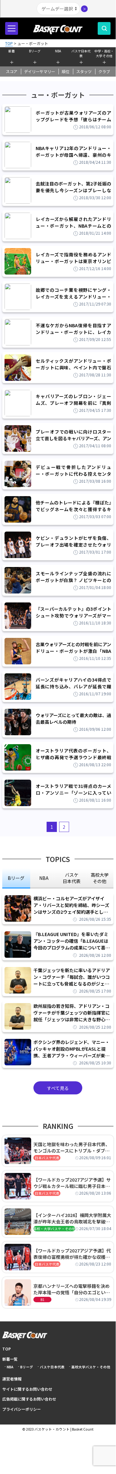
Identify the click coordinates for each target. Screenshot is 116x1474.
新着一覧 (10, 1359)
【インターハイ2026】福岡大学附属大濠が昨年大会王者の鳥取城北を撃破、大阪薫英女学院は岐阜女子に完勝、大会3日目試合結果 (72, 1218)
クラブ (104, 71)
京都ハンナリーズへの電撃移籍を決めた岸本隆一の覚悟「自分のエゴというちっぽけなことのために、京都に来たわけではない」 (71, 1289)
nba (44, 878)
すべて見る (58, 1088)
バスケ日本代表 (81, 53)
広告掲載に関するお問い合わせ (29, 1399)
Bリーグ (34, 51)
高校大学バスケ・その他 (90, 1366)
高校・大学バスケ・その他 (54, 1228)
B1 (42, 1299)
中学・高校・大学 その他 (104, 53)
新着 (11, 51)
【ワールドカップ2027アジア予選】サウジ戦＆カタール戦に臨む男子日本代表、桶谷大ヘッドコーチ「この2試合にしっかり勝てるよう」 (72, 1182)
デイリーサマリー (39, 71)
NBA (58, 51)
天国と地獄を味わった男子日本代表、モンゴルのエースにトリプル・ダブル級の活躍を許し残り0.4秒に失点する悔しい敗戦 (71, 1147)
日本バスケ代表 (47, 1157)
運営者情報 (12, 1378)
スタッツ (84, 71)
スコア (11, 71)
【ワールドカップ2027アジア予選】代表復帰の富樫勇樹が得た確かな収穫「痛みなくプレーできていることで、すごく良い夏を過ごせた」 (72, 1253)
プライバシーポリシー (21, 1409)
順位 (65, 71)
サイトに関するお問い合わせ (27, 1389)
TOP (6, 1348)
